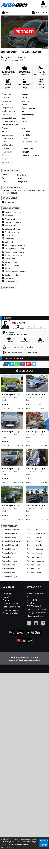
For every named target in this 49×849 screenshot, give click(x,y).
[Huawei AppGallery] (24, 640)
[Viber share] (23, 364)
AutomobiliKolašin (34, 545)
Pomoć (6, 600)
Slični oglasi (26, 370)
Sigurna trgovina (10, 613)
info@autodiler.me (35, 616)
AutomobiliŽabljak (9, 576)
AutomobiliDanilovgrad (11, 541)
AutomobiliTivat (33, 564)
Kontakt (6, 597)
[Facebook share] (6, 364)
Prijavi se (7, 593)
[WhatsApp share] (17, 364)
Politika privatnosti (11, 606)
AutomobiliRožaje (9, 564)
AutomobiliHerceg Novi (11, 545)
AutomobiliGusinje (34, 541)
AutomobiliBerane (9, 533)
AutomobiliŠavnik (34, 572)
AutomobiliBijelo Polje (36, 533)
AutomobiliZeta (8, 572)
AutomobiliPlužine (9, 560)
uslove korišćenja (20, 844)
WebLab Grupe (32, 657)
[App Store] (33, 633)
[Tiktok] (43, 623)
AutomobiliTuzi (8, 568)
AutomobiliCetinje (34, 537)
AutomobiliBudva (9, 537)
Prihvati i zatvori (44, 842)
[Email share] (28, 364)
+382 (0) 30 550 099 (36, 612)
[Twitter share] (11, 364)
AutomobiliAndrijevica (11, 529)
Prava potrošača (10, 610)
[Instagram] (36, 623)
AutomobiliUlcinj (33, 568)
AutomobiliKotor (9, 549)
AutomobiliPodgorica (35, 560)
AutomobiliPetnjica (34, 552)
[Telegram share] (34, 364)
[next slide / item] (46, 32)
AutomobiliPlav (8, 556)
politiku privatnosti (8, 847)
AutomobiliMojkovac (35, 549)
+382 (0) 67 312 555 (36, 609)
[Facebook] (29, 623)
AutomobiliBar (33, 529)
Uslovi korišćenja (10, 603)
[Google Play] (16, 633)
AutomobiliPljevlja (34, 556)
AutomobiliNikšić (9, 552)
